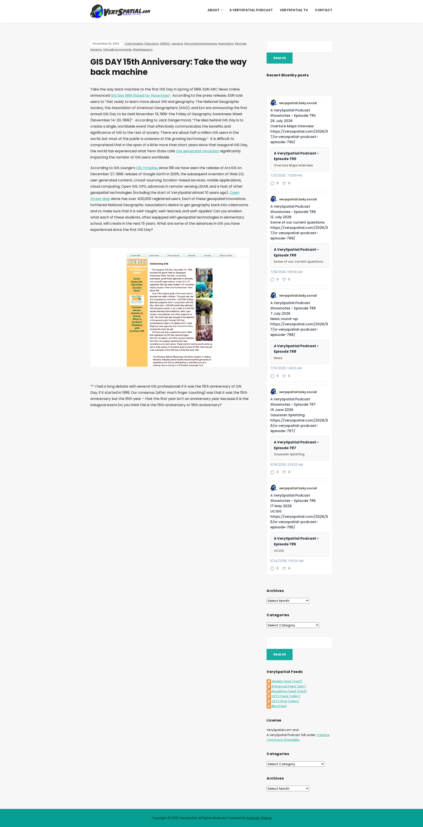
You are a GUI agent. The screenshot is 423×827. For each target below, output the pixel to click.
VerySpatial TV (294, 10)
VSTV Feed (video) (285, 696)
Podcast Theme (259, 818)
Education (152, 43)
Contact (323, 10)
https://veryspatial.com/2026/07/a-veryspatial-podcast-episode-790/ (299, 137)
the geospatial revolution (197, 151)
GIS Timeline (146, 167)
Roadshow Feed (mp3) (289, 691)
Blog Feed (279, 706)
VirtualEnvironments (117, 49)
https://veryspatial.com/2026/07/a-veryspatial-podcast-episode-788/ (299, 329)
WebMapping (142, 49)
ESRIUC (165, 43)
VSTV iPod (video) (285, 701)
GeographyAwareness (200, 43)
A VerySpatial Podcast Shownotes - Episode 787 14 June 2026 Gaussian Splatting (293, 407)
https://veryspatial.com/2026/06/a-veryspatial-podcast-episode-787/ (299, 425)
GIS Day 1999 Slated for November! (141, 95)
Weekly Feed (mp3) (286, 681)
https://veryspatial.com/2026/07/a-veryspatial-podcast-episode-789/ (299, 233)
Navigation (226, 43)
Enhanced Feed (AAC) (288, 686)
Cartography (134, 43)
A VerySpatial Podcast (251, 10)
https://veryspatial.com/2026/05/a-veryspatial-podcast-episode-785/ (299, 522)
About (213, 10)
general (177, 43)
